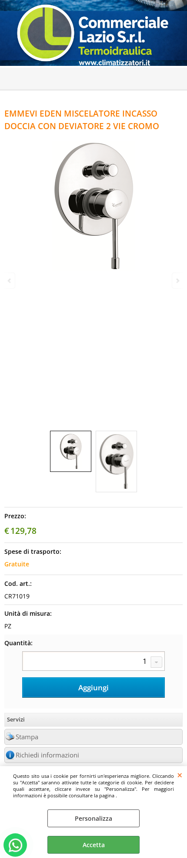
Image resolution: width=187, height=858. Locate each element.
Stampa (27, 736)
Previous (10, 281)
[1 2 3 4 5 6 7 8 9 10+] (93, 662)
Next (177, 281)
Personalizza (93, 818)
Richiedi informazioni (47, 755)
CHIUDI (180, 774)
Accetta (94, 845)
